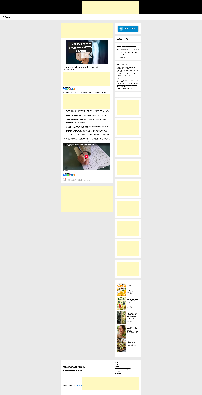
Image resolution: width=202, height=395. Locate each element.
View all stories (128, 353)
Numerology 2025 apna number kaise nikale (126, 46)
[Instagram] (70, 89)
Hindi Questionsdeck (194, 17)
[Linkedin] (72, 89)
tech (65, 178)
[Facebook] (64, 89)
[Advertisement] (110, 7)
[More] (74, 89)
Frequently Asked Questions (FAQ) (150, 17)
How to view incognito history (123, 88)
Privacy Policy (184, 17)
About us (162, 17)
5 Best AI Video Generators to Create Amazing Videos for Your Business (77, 180)
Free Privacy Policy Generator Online (123, 368)
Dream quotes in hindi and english (124, 73)
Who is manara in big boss (122, 75)
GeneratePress (79, 385)
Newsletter (117, 371)
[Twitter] (66, 89)
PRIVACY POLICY (118, 373)
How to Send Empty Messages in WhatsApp (126, 83)
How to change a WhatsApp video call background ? (73, 179)
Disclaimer (176, 17)
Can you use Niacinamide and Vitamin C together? (127, 47)
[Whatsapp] (68, 89)
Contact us (169, 17)
